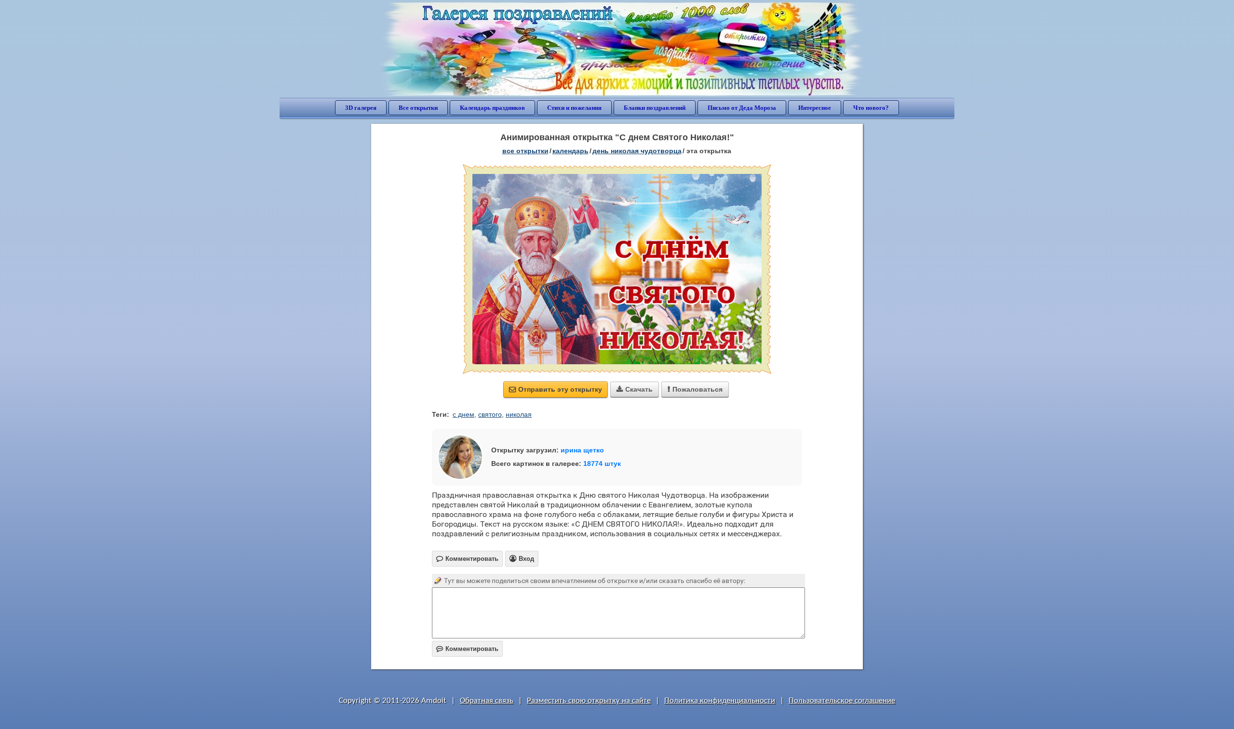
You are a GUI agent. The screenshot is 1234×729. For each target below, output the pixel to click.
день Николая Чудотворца (637, 151)
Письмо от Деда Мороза (742, 107)
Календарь (570, 151)
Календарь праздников (492, 107)
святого (490, 414)
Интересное (814, 107)
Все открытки (418, 107)
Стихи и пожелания (574, 107)
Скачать (635, 389)
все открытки (525, 151)
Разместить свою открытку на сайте (589, 701)
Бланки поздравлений (654, 107)
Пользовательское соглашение (842, 701)
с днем (463, 414)
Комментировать (467, 648)
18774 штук (602, 463)
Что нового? (871, 107)
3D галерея (360, 107)
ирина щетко (582, 450)
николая (519, 414)
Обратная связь (486, 701)
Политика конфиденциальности (719, 701)
